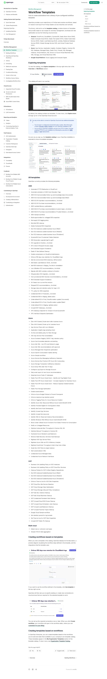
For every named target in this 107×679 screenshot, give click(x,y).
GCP (86, 21)
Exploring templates (89, 11)
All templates (87, 13)
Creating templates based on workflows (92, 31)
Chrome (41, 126)
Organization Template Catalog (60, 641)
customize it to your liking (36, 625)
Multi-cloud (88, 23)
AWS (86, 16)
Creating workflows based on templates (92, 27)
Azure (86, 18)
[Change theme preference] (102, 2)
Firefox (50, 126)
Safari (46, 126)
